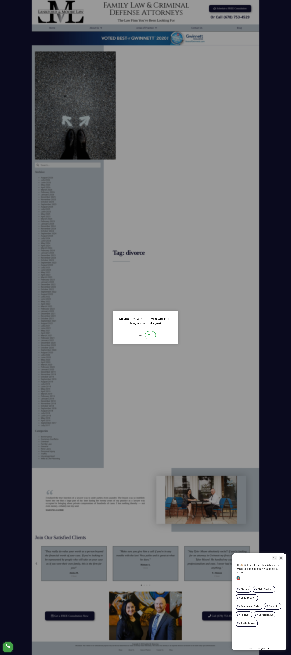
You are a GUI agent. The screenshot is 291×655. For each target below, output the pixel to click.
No (140, 335)
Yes (150, 335)
